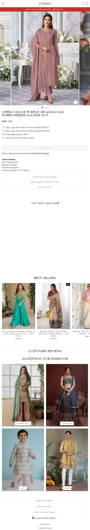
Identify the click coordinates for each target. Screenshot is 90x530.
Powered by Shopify (45, 528)
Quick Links (44, 506)
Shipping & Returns (45, 177)
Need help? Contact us (45, 182)
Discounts (45, 187)
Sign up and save (44, 512)
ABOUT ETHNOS (44, 501)
